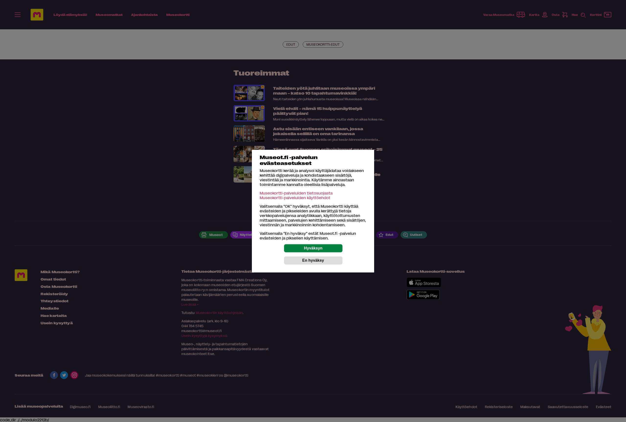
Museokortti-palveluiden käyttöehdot (295, 197)
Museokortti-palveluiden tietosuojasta (296, 193)
